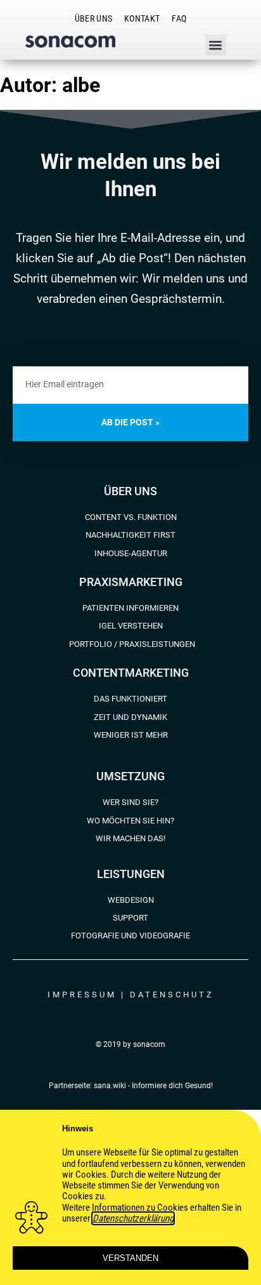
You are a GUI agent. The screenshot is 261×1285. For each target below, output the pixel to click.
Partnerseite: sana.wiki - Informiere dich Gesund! (131, 1085)
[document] (130, 1197)
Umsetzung (130, 776)
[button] (215, 44)
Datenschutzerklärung (133, 1218)
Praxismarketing (130, 582)
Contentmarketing (131, 672)
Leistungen (131, 874)
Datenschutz (172, 994)
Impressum (82, 994)
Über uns (130, 491)
